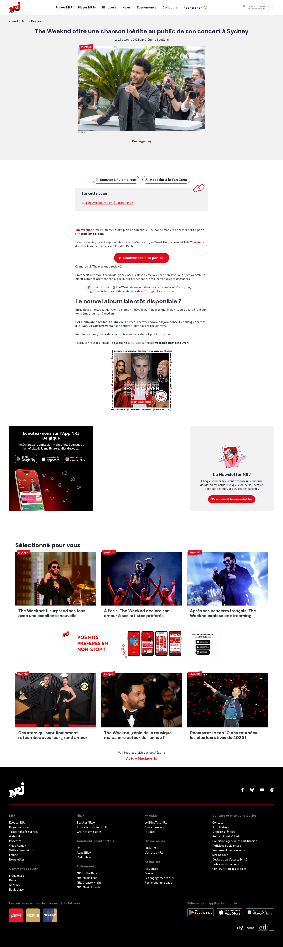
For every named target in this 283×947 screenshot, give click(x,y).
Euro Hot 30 (152, 848)
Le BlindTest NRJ (156, 823)
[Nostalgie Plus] (50, 915)
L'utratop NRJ (154, 853)
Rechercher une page (158, 883)
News (126, 7)
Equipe (13, 855)
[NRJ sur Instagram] (272, 790)
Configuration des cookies (229, 869)
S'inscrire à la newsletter (232, 499)
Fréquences (16, 876)
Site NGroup (220, 855)
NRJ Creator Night (89, 883)
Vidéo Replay (17, 846)
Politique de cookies (225, 864)
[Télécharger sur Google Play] (26, 459)
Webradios (16, 837)
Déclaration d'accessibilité (229, 860)
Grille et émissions (21, 850)
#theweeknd (109, 291)
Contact (217, 823)
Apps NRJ (15, 885)
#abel (122, 291)
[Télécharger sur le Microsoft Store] (75, 459)
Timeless (196, 242)
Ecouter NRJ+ (86, 823)
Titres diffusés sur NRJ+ (92, 827)
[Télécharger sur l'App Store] (50, 459)
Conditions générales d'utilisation (234, 841)
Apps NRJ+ (84, 853)
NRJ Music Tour (87, 878)
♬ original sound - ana (159, 291)
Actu (24, 21)
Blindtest (109, 7)
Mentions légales (223, 832)
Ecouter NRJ (17, 823)
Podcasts (15, 841)
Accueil (13, 21)
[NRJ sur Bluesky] (252, 790)
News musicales (155, 827)
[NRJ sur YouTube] (262, 790)
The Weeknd (83, 230)
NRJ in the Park (87, 874)
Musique (36, 21)
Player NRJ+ (87, 7)
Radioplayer (17, 890)
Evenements (146, 7)
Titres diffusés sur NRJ (23, 832)
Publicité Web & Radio (226, 837)
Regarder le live (19, 827)
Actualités (151, 869)
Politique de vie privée (226, 846)
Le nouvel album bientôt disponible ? (109, 203)
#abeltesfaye (134, 291)
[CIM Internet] (246, 927)
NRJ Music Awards (88, 887)
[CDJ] (266, 927)
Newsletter (16, 860)
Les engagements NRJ (159, 878)
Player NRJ (64, 7)
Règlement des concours (228, 850)
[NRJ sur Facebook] (242, 790)
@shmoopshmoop (100, 287)
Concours (170, 7)
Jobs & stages (221, 827)
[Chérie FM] (16, 915)
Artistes (150, 832)
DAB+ (12, 880)
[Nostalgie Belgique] (33, 915)
